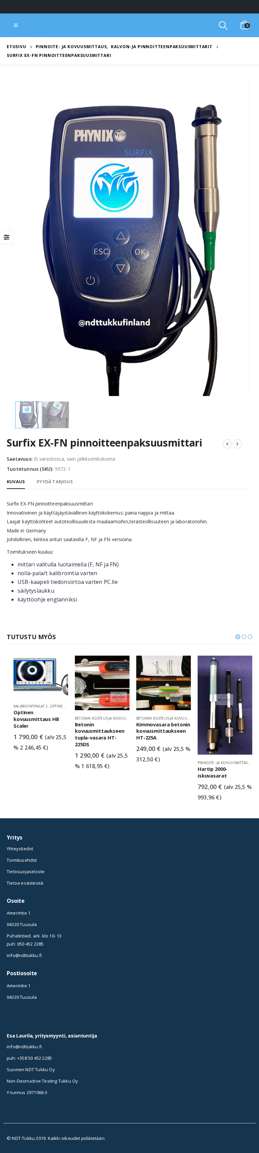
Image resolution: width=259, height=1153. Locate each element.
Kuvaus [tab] (16, 482)
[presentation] (18, 237)
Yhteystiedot (20, 849)
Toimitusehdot (22, 860)
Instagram (12, 1018)
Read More (57, 667)
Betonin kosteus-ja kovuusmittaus (47, 718)
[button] (238, 637)
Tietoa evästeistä (25, 883)
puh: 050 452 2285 (25, 944)
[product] (40, 683)
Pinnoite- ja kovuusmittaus (162, 762)
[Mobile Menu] (15, 25)
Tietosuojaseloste (26, 871)
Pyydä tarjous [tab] (55, 482)
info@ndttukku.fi (24, 955)
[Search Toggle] (223, 25)
